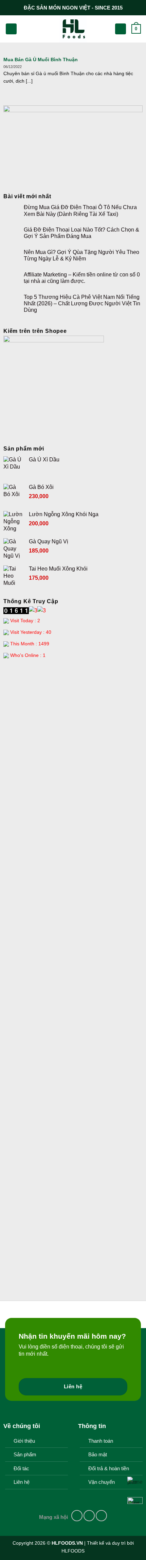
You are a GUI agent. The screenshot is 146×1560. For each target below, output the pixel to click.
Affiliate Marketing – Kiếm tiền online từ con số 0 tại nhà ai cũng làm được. (82, 278)
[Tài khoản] (120, 29)
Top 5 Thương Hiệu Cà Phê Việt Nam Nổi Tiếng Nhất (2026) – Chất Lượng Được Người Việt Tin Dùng (82, 303)
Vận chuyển (101, 1482)
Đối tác (21, 1468)
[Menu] (11, 29)
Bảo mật (97, 1454)
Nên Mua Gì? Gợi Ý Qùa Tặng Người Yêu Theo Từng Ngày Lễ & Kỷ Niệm (81, 255)
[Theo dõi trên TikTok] (101, 1515)
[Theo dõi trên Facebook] (77, 1515)
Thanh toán (100, 1441)
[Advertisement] (73, 742)
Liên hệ (22, 1482)
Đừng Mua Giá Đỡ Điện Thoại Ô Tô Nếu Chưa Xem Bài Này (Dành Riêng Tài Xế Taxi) (80, 210)
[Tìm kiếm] (24, 29)
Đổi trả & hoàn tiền (108, 1468)
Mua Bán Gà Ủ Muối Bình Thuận (40, 59)
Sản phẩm (25, 1454)
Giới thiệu (24, 1441)
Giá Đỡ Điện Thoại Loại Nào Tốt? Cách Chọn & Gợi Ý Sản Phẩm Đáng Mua (81, 233)
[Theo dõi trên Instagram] (89, 1515)
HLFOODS (73, 1551)
